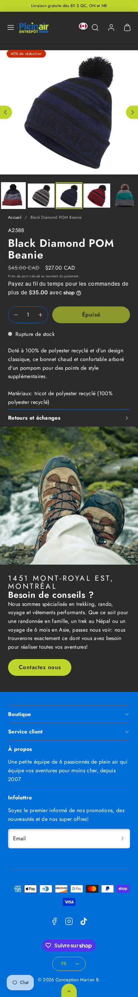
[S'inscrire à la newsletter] (122, 838)
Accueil (14, 217)
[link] (111, 27)
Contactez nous (40, 667)
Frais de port (18, 276)
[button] (11, 27)
